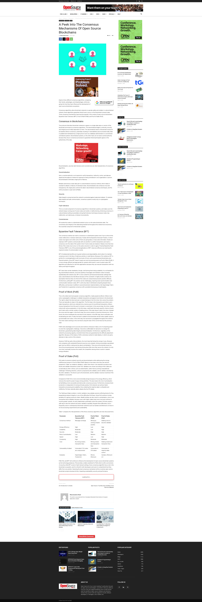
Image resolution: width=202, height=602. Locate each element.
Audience (65, 18)
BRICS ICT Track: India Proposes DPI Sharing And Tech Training (76, 568)
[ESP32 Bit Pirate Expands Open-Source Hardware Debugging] (63, 561)
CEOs (97, 14)
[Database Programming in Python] (121, 161)
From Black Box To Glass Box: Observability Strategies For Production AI (104, 525)
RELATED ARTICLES (65, 507)
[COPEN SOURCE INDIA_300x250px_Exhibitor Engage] (130, 39)
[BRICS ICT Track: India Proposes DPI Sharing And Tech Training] (63, 568)
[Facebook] (137, 1)
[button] (141, 14)
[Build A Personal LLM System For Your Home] (139, 89)
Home (60, 18)
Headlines (67, 20)
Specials (111, 14)
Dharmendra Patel (64, 35)
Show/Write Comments (86, 536)
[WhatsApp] (71, 39)
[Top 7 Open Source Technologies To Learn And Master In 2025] (139, 193)
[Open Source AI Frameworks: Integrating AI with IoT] (139, 209)
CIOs (91, 14)
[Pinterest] (67, 39)
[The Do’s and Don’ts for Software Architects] (139, 186)
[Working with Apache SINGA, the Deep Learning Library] (139, 105)
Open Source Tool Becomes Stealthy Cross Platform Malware (102, 486)
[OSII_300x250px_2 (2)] (86, 164)
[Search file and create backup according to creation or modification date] (121, 123)
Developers (73, 14)
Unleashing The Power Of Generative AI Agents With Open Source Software (125, 97)
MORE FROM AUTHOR (77, 507)
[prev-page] (60, 530)
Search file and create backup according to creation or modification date (134, 123)
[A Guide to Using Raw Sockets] (121, 131)
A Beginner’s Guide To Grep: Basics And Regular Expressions (134, 138)
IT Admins (83, 14)
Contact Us (79, 1)
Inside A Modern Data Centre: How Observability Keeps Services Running (67, 525)
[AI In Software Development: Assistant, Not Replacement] (139, 74)
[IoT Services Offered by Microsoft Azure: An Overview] (139, 216)
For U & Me (63, 14)
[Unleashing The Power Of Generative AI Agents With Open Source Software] (139, 97)
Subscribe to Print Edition (64, 1)
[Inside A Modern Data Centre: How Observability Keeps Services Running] (67, 517)
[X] (142, 1)
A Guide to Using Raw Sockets (134, 129)
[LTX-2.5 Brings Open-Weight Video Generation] (63, 553)
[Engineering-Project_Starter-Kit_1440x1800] (86, 96)
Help (119, 14)
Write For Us (73, 1)
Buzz (103, 14)
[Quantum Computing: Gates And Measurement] (86, 517)
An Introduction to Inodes (65, 485)
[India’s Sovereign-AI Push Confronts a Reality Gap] (139, 82)
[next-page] (62, 530)
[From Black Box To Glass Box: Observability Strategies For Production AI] (105, 517)
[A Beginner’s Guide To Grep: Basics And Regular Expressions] (121, 138)
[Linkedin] (139, 1)
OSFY (71, 20)
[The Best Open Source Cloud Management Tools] (139, 201)
